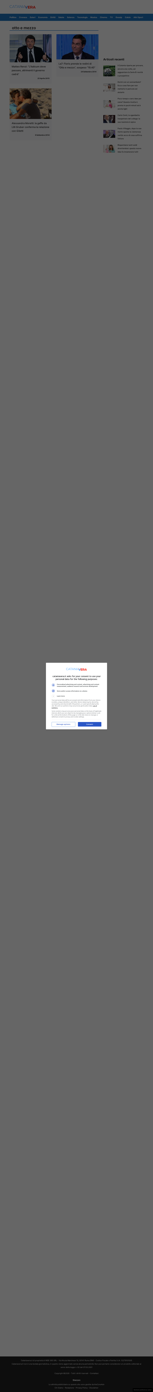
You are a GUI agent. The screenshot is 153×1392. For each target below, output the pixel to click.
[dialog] (76, 696)
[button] (76, 696)
